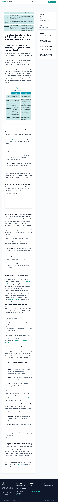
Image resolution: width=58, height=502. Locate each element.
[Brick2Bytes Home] (7, 2)
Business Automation (44, 20)
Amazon (41, 16)
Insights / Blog (32, 488)
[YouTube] (7, 494)
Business (41, 18)
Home (23, 1)
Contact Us (44, 1)
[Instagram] (4, 494)
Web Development (19, 491)
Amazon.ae (7, 139)
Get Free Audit (52, 1)
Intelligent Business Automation (21, 490)
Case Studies (32, 486)
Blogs (33, 1)
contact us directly (20, 464)
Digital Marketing (43, 22)
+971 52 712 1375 (47, 487)
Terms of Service (53, 500)
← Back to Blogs (5, 9)
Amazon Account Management (21, 486)
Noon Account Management (21, 488)
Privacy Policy (46, 500)
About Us (38, 1)
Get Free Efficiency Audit (35, 491)
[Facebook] (6, 494)
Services (28, 1)
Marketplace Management (21, 485)
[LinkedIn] (2, 494)
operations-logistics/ (43, 27)
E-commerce (42, 23)
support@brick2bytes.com (49, 485)
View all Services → (20, 494)
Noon (13, 139)
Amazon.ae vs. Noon (14, 299)
